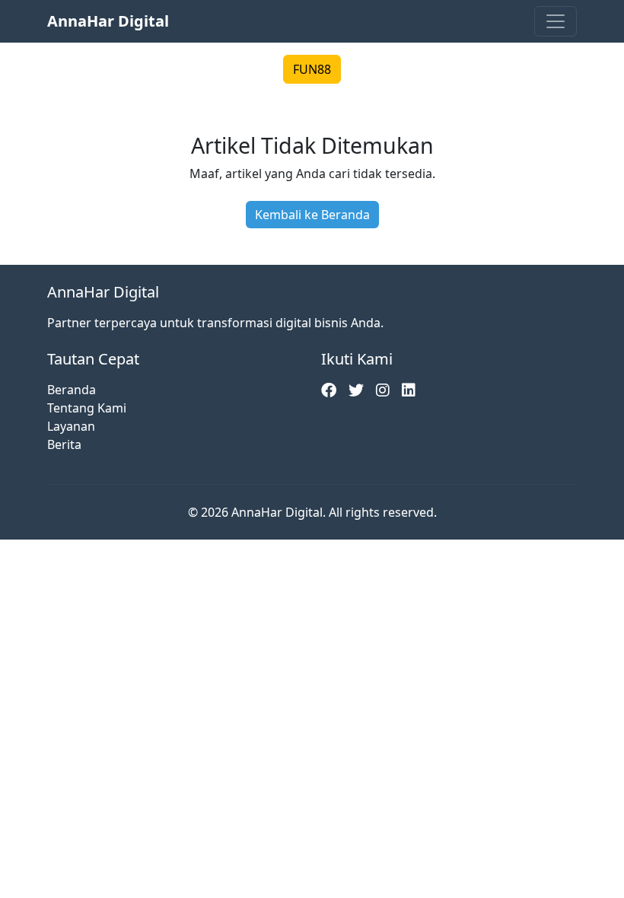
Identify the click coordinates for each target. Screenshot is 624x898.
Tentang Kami (86, 408)
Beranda (71, 389)
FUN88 (312, 69)
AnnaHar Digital (108, 21)
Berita (64, 444)
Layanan (71, 426)
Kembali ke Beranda (312, 214)
